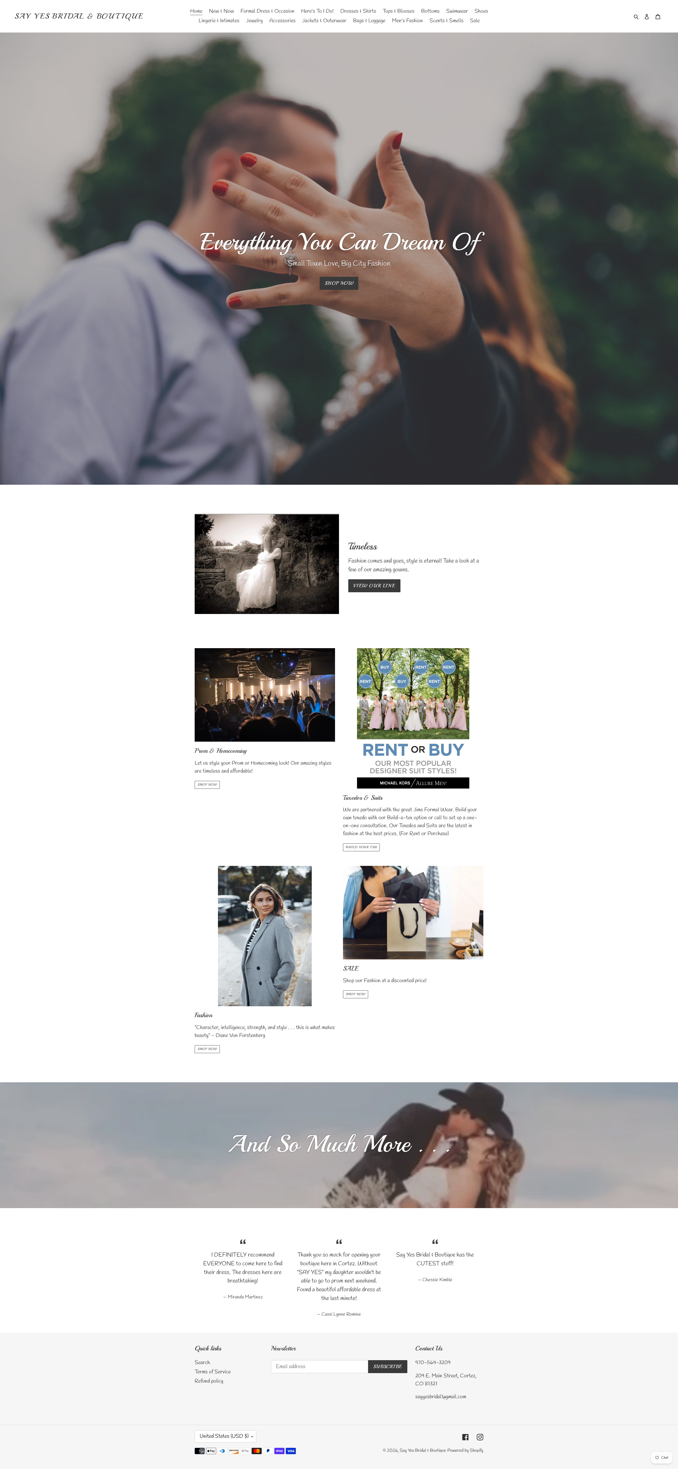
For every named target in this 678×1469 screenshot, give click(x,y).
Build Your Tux (361, 847)
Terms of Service (213, 1371)
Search (202, 1362)
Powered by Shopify (465, 1451)
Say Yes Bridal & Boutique (79, 16)
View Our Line (374, 586)
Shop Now (207, 785)
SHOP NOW (339, 283)
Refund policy (209, 1381)
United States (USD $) (224, 1436)
